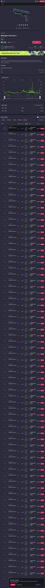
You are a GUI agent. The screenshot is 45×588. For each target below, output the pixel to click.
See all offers (41, 119)
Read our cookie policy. (14, 582)
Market (38, 1)
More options (38, 584)
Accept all (12, 584)
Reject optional (19, 584)
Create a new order (39, 105)
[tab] (3, 120)
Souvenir (41, 117)
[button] (19, 25)
